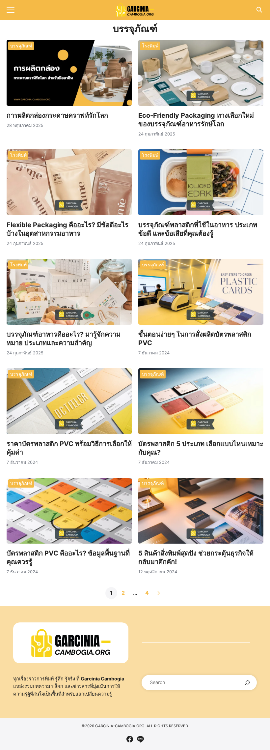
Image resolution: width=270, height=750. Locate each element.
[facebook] (130, 739)
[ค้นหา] (247, 682)
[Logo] (135, 9)
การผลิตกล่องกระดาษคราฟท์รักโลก (57, 115)
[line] (140, 739)
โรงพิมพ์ (150, 45)
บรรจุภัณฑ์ (21, 45)
